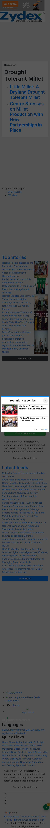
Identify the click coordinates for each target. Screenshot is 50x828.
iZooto (45, 429)
